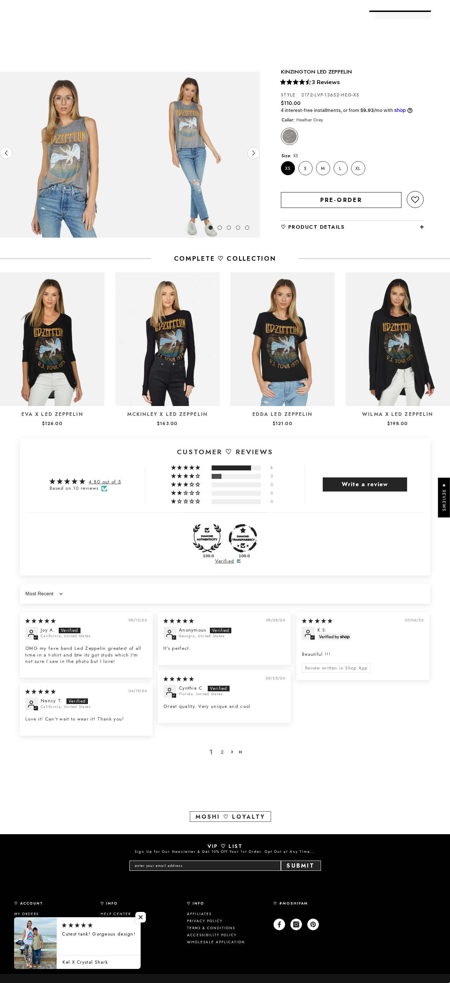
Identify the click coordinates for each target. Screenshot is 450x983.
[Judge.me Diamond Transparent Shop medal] (243, 538)
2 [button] (222, 752)
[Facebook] (279, 924)
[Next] (254, 153)
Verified (224, 561)
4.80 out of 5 (105, 481)
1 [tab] (210, 228)
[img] (40, 620)
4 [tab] (238, 228)
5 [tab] (247, 228)
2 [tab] (220, 228)
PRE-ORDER (341, 200)
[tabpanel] (65, 154)
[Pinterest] (313, 924)
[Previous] (6, 153)
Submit (301, 866)
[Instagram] (296, 924)
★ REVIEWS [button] (444, 497)
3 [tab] (229, 228)
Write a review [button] (365, 484)
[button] (415, 199)
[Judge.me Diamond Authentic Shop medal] (207, 538)
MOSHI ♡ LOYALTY (230, 817)
